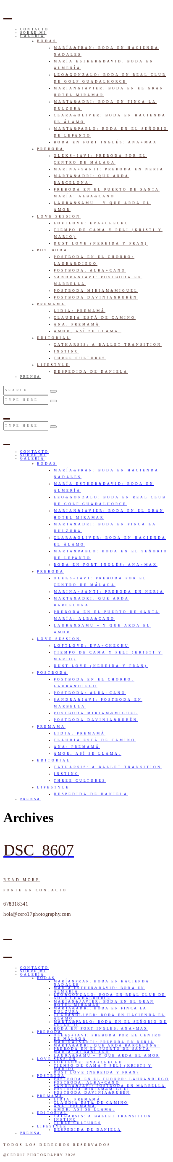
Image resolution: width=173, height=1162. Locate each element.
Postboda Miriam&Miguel (96, 291)
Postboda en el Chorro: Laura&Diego (111, 1079)
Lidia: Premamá (79, 311)
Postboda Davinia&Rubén (96, 297)
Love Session (59, 216)
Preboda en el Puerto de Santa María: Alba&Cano (102, 1050)
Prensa (30, 377)
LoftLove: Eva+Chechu (91, 223)
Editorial (54, 338)
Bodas (47, 41)
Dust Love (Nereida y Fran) (101, 243)
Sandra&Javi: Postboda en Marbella (110, 1086)
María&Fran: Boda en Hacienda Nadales (102, 983)
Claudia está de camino (95, 318)
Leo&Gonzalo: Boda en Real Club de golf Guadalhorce (110, 996)
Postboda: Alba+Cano (90, 270)
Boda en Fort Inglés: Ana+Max (105, 142)
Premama (51, 304)
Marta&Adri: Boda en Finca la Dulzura (100, 1010)
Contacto (34, 29)
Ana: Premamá (77, 324)
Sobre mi (33, 33)
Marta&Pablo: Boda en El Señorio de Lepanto (110, 1023)
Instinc (66, 351)
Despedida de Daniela (91, 372)
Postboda (52, 250)
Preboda (50, 149)
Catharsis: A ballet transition (108, 345)
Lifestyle (53, 365)
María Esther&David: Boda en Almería (99, 989)
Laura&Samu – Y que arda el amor (107, 1055)
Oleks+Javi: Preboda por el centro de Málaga (108, 1037)
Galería (32, 36)
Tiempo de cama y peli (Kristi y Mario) (103, 1067)
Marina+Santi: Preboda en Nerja (109, 169)
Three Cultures (80, 358)
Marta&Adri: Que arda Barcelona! (107, 1045)
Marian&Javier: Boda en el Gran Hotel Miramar (104, 1003)
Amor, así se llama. (87, 331)
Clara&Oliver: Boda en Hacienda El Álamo (109, 1016)
